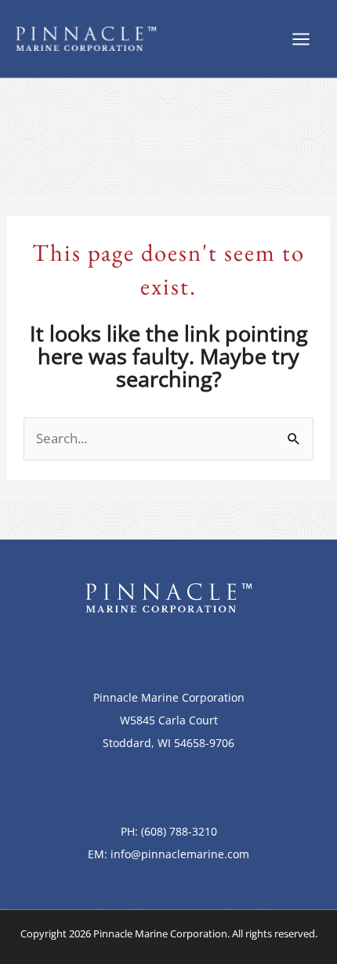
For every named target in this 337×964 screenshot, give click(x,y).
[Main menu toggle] (301, 39)
